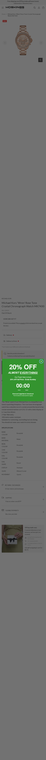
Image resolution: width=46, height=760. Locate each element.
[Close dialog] (41, 361)
